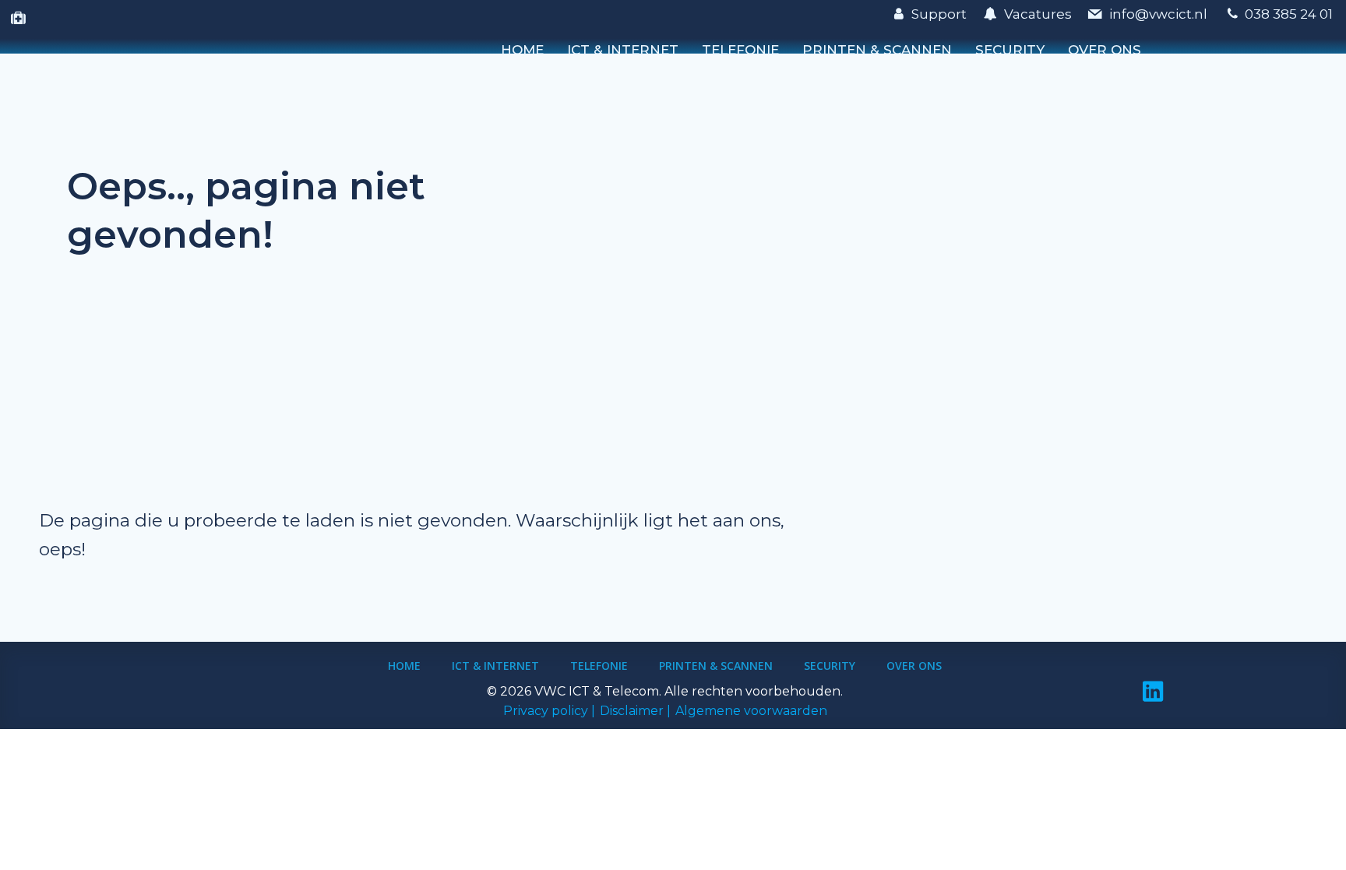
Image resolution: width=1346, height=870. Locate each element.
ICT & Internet (622, 50)
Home (522, 50)
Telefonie (740, 50)
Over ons (1104, 50)
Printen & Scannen (877, 50)
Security (1010, 50)
